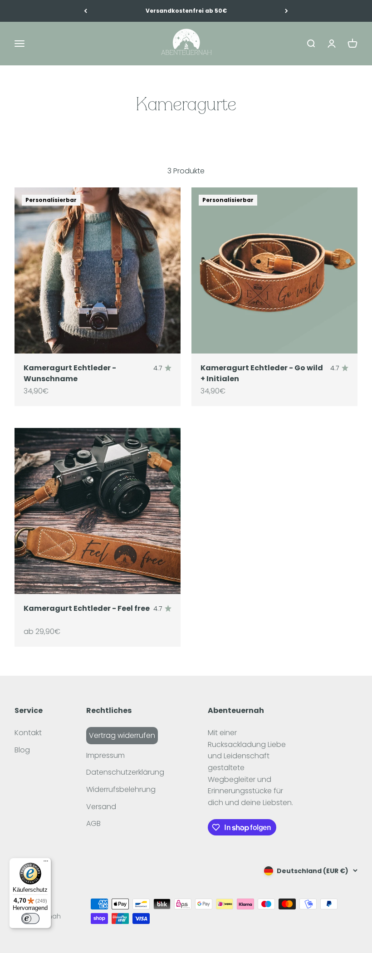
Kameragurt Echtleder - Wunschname (70, 373)
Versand (101, 806)
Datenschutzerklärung (125, 772)
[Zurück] (85, 10)
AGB (93, 823)
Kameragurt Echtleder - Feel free (87, 608)
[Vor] (286, 10)
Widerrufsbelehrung (121, 789)
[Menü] (45, 863)
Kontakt (28, 732)
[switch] (30, 918)
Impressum (105, 755)
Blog (22, 750)
